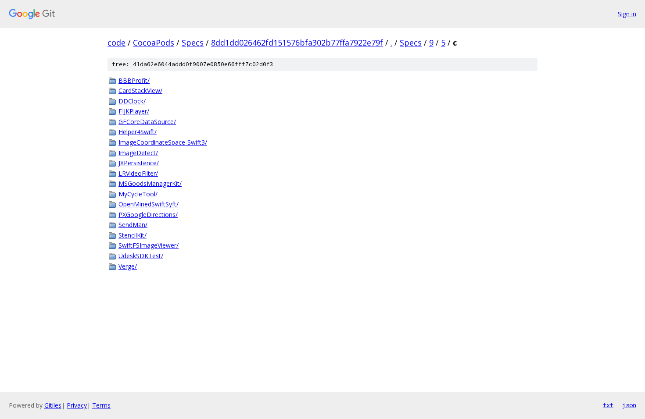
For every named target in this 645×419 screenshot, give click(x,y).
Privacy (77, 405)
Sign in (627, 14)
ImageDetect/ (138, 153)
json (629, 405)
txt (608, 405)
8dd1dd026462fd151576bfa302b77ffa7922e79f (297, 42)
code (116, 42)
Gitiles (52, 405)
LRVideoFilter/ (138, 173)
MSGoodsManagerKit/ (150, 183)
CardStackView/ (140, 90)
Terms (101, 405)
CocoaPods (153, 42)
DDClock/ (132, 101)
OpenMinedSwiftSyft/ (148, 204)
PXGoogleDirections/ (148, 214)
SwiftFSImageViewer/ (148, 245)
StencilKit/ (132, 235)
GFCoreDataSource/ (147, 121)
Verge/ (127, 266)
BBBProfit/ (134, 80)
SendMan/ (132, 224)
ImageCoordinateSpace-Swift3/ (162, 142)
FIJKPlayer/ (133, 111)
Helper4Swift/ (137, 132)
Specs (193, 42)
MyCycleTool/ (138, 194)
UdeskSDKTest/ (140, 256)
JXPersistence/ (138, 163)
